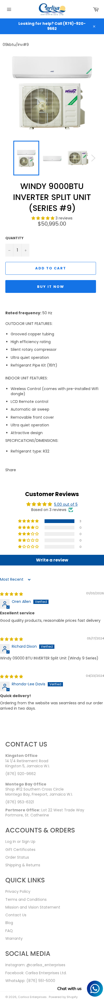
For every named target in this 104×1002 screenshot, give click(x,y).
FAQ (9, 930)
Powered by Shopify (63, 997)
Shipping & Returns (22, 865)
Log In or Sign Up (20, 841)
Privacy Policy (17, 891)
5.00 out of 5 (66, 504)
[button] (43, 218)
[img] (11, 594)
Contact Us (15, 915)
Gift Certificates (20, 849)
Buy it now (50, 286)
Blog (9, 922)
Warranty (14, 938)
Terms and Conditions (26, 899)
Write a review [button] (52, 560)
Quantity (14, 238)
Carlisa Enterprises (32, 997)
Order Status (17, 857)
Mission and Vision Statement (32, 907)
